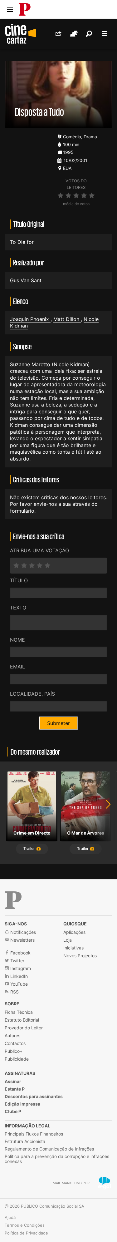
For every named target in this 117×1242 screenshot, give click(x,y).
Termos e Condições (25, 1225)
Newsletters (22, 940)
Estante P (15, 1089)
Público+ (13, 1051)
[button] (32, 849)
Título (19, 580)
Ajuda (10, 1217)
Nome (17, 640)
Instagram (20, 968)
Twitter (16, 960)
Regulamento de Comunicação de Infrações (49, 1148)
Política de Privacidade (26, 1232)
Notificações (22, 932)
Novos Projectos (80, 955)
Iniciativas (73, 947)
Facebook (20, 952)
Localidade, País (32, 694)
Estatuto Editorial (22, 1020)
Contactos (15, 1043)
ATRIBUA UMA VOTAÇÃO (39, 550)
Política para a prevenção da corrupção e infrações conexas (57, 1159)
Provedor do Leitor (24, 1027)
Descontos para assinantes (34, 1096)
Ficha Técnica (19, 1012)
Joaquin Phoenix (30, 319)
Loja (67, 940)
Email (17, 666)
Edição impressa (22, 1103)
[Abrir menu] (10, 10)
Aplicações (74, 932)
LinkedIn (18, 976)
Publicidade (17, 1059)
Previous (12, 812)
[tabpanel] (32, 812)
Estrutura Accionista (25, 1141)
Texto (18, 607)
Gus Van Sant (25, 280)
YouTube (18, 984)
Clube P (13, 1111)
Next (104, 812)
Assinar (13, 1081)
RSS (14, 991)
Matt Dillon (67, 319)
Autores (12, 1035)
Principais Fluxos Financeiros (34, 1133)
